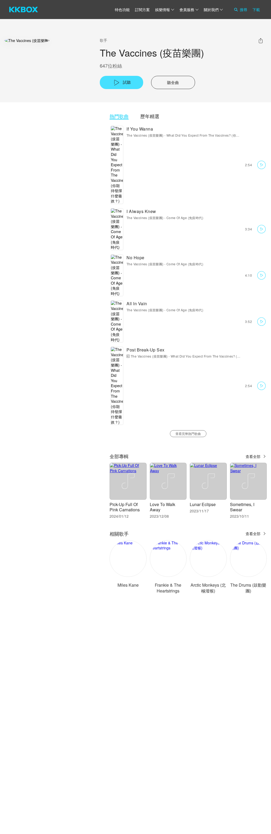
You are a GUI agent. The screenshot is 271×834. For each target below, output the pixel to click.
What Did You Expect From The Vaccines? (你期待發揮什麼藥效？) (216, 135)
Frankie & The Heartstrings (168, 588)
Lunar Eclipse (203, 504)
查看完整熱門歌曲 (188, 433)
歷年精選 (149, 116)
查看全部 (253, 456)
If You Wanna (140, 129)
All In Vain (137, 303)
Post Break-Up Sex (146, 350)
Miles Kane (128, 585)
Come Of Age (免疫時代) (184, 217)
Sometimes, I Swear (242, 507)
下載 (256, 9)
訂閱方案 (142, 9)
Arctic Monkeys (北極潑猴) (208, 588)
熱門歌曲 (119, 116)
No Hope (135, 257)
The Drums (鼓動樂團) (248, 588)
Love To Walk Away (162, 507)
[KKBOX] (23, 9)
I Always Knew (141, 211)
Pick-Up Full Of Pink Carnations (125, 507)
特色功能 (122, 9)
